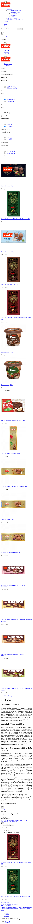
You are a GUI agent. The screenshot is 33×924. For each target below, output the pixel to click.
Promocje (16, 908)
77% (9, 138)
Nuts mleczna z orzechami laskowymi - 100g (13, 420)
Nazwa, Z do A (5, 818)
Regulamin (26, 907)
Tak (2, 68)
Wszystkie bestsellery (6, 695)
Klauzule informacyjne (7, 908)
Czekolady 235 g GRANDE (15, 19)
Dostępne (12, 820)
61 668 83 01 (4, 904)
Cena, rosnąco (5, 821)
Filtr (2, 823)
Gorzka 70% (14, 13)
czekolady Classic (15, 12)
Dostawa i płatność (6, 905)
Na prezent (11, 153)
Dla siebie (11, 151)
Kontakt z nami (23, 908)
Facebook (6, 50)
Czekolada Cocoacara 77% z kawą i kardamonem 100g (15, 219)
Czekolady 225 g (12, 18)
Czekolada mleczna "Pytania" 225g (10, 453)
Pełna (9, 124)
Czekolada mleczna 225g (7, 519)
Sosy (5, 22)
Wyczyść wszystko (6, 74)
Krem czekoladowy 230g (7, 352)
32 (2, 808)
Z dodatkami (11, 126)
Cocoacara (13, 15)
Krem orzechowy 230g (7, 385)
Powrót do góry (5, 902)
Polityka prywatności (17, 907)
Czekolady (8, 9)
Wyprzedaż (7, 24)
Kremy (6, 21)
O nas (30, 907)
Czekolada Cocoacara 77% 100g (9, 284)
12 (2, 809)
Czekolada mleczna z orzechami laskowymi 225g (14, 486)
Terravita (10, 101)
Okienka (13, 16)
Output (7, 922)
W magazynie (12, 88)
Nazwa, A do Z (19, 820)
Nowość (6, 26)
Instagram (6, 52)
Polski (5, 36)
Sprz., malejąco (5, 820)
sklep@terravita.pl (13, 904)
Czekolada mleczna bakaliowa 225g (10, 552)
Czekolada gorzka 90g (7, 186)
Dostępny (10, 86)
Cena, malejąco (13, 821)
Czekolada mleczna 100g (7, 252)
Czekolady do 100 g (14, 10)
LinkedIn (6, 53)
